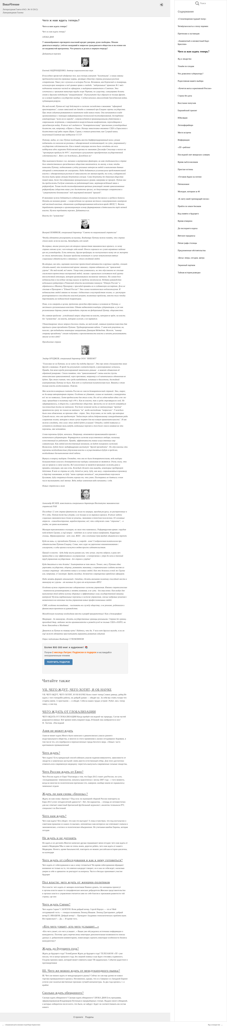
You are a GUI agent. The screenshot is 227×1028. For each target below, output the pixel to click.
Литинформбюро (185, 125)
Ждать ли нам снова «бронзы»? (65, 794)
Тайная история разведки (189, 272)
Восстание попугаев (187, 103)
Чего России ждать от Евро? (62, 771)
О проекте (78, 1017)
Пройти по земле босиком (189, 206)
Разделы (89, 1017)
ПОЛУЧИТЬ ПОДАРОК (58, 662)
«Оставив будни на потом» (190, 176)
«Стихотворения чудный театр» (192, 18)
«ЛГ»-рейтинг (184, 147)
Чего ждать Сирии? (56, 904)
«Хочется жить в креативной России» (195, 88)
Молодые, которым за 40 (189, 191)
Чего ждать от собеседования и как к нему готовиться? (82, 860)
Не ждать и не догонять (59, 838)
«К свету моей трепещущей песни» (193, 198)
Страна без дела (185, 95)
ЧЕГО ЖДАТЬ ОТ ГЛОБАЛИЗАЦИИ (69, 711)
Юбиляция (182, 117)
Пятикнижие (183, 184)
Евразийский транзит (187, 110)
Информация (183, 139)
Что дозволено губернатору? (190, 73)
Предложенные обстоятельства (192, 250)
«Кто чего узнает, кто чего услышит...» (70, 926)
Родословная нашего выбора (190, 80)
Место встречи (184, 132)
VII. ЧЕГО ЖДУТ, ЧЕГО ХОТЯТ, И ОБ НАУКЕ (77, 689)
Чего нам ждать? (54, 816)
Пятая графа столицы (187, 243)
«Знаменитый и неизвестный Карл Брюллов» (22, 1025)
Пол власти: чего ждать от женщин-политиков (76, 882)
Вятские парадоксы (186, 235)
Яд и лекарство (184, 58)
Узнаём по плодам (186, 66)
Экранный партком (186, 265)
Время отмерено (185, 220)
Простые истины (185, 169)
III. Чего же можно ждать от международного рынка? (81, 970)
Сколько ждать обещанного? (63, 993)
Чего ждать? (51, 753)
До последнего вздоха (187, 228)
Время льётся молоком (188, 162)
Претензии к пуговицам (188, 33)
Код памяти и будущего (188, 213)
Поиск (200, 3)
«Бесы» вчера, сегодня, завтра (191, 257)
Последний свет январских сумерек (194, 154)
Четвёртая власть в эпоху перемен (193, 26)
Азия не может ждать (57, 730)
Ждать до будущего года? (60, 948)
